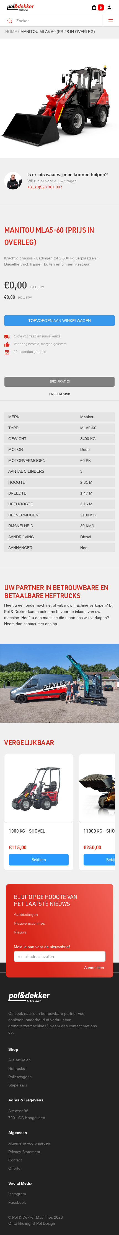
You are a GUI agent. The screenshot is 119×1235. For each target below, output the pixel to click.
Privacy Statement (24, 1152)
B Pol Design (44, 1223)
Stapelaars (17, 1085)
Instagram (17, 1194)
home (11, 31)
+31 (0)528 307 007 (44, 187)
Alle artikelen (19, 1060)
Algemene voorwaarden (29, 1143)
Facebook (17, 1202)
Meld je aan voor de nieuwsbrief (42, 947)
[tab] (59, 382)
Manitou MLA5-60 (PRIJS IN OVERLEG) (57, 31)
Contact (15, 1160)
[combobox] (55, 20)
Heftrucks (16, 1068)
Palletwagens (20, 1077)
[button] (97, 7)
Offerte (14, 1168)
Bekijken (39, 859)
